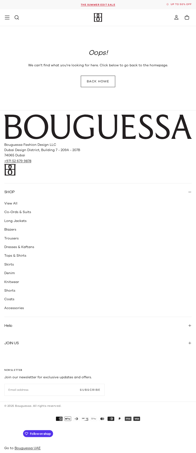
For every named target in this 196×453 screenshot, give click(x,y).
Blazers (10, 229)
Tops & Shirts (15, 255)
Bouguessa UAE (28, 448)
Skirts (9, 264)
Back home (98, 81)
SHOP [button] (9, 192)
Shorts (9, 290)
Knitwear (11, 282)
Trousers (11, 238)
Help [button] (8, 325)
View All (10, 203)
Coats (9, 299)
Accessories (14, 308)
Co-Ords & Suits (17, 212)
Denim (9, 273)
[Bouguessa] (98, 126)
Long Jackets (15, 221)
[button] (7, 17)
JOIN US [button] (11, 343)
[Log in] (176, 17)
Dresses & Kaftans (19, 247)
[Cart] (187, 17)
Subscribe (90, 390)
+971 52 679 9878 (17, 161)
